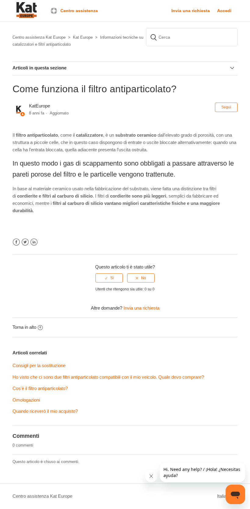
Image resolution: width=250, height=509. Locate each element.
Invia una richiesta (190, 10)
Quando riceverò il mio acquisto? (45, 411)
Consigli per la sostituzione (39, 365)
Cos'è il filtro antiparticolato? (40, 388)
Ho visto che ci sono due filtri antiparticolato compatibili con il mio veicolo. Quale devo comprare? (108, 377)
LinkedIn (34, 242)
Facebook (16, 242)
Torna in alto (24, 327)
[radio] (109, 278)
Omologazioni (26, 399)
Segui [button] (226, 107)
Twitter (25, 242)
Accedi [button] (224, 10)
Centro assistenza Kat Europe (42, 496)
